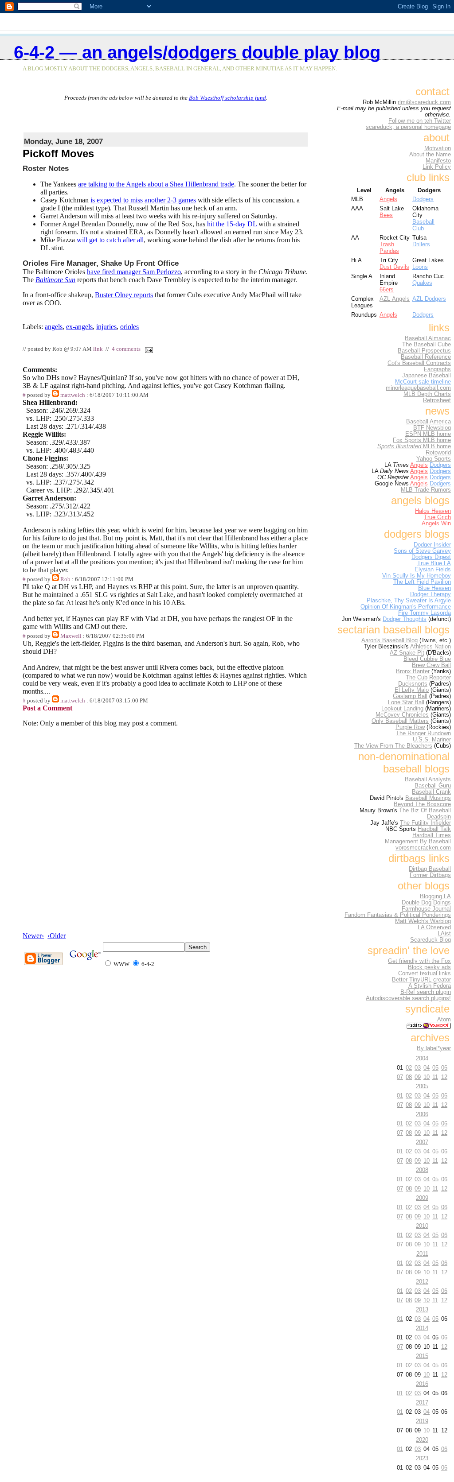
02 (409, 1067)
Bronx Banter (413, 671)
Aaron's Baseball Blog (389, 640)
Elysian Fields (433, 569)
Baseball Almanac (428, 338)
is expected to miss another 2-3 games (143, 200)
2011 (422, 1253)
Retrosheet (437, 400)
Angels (388, 199)
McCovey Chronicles (402, 715)
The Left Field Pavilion (422, 582)
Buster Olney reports (124, 295)
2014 (422, 1328)
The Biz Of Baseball (425, 810)
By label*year (434, 1048)
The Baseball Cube (426, 344)
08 (409, 1077)
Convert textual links (424, 973)
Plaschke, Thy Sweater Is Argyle (409, 600)
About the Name (430, 154)
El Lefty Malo (412, 690)
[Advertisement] (166, 114)
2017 (422, 1402)
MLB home (414, 446)
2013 (422, 1309)
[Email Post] (147, 349)
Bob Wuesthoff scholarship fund (227, 97)
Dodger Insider (432, 545)
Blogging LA (435, 896)
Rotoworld (438, 453)
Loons (420, 267)
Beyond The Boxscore (422, 804)
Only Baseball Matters (400, 721)
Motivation (437, 148)
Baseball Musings (428, 798)
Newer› (33, 935)
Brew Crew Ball (431, 665)
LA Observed (434, 927)
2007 (422, 1142)
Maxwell (71, 636)
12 (444, 1077)
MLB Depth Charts (427, 394)
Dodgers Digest (431, 557)
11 (435, 1077)
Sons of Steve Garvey (422, 551)
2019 (422, 1421)
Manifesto (438, 161)
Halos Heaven (433, 511)
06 (444, 1067)
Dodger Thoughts (405, 619)
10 (426, 1077)
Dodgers (423, 199)
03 (418, 1067)
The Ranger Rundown (423, 733)
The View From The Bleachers (393, 746)
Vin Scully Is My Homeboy (416, 576)
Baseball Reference (426, 357)
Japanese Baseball (426, 375)
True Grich (437, 517)
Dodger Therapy (430, 594)
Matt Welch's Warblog (423, 921)
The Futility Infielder (425, 823)
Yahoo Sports (433, 459)
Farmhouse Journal (426, 909)
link (98, 349)
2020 (422, 1439)
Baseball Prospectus (424, 351)
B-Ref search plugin (425, 992)
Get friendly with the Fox (419, 961)
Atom (444, 1019)
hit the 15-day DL (232, 224)
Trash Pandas (389, 247)
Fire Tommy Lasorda (424, 613)
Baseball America (428, 422)
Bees (386, 215)
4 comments (126, 349)
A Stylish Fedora (429, 986)
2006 (422, 1114)
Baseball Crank (431, 792)
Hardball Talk (434, 829)
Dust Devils (394, 267)
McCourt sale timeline (423, 382)
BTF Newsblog (432, 428)
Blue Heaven (434, 588)
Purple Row (410, 727)
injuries (106, 326)
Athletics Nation (430, 647)
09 (418, 1077)
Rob (65, 579)
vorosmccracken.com (423, 848)
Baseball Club (423, 225)
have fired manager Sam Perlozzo (134, 271)
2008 (422, 1170)
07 (400, 1077)
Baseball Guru (433, 786)
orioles (129, 326)
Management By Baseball (418, 841)
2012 (422, 1281)
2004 (422, 1058)
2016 (422, 1384)
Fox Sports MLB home (422, 440)
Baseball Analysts (428, 779)
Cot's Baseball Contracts (419, 363)
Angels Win (436, 523)
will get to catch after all (110, 240)
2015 (422, 1356)
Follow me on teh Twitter (419, 121)
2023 (422, 1458)
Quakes (422, 282)
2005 (422, 1086)
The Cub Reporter (428, 678)
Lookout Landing (402, 709)
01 (400, 1095)
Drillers (421, 244)
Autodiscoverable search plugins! (408, 998)
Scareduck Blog (430, 940)
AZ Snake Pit (407, 653)
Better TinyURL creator (421, 980)
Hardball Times (431, 835)
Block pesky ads (429, 967)
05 (435, 1067)
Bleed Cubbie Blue (427, 659)
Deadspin (439, 817)
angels (54, 326)
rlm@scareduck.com (424, 102)
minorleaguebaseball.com (418, 388)
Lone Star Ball (406, 702)
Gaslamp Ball (410, 696)
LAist (444, 934)
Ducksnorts (412, 684)
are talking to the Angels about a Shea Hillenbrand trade (156, 184)
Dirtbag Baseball (430, 869)
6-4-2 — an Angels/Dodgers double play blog (197, 52)
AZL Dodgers (429, 298)
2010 (422, 1225)
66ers (387, 289)
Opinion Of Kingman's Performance (405, 607)
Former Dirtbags (430, 875)
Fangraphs (437, 369)
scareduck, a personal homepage (408, 127)
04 (426, 1067)
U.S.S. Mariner (432, 740)
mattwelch (72, 395)
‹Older (56, 935)
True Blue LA (434, 563)
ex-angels (79, 326)
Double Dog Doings (426, 903)
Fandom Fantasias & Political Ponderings (397, 915)
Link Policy (437, 167)
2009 (422, 1198)
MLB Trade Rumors (426, 490)
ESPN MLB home (428, 434)
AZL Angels (395, 298)
